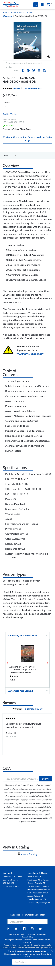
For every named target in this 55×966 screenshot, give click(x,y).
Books (30, 12)
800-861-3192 (8, 883)
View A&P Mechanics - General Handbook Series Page (28, 139)
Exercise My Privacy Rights (36, 934)
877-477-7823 (16, 876)
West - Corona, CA (35, 876)
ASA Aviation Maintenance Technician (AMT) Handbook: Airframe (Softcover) (23, 670)
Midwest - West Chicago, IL (39, 886)
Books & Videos (18, 12)
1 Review (16, 88)
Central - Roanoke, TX (36, 883)
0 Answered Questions (32, 88)
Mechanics (7, 16)
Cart (51, 4)
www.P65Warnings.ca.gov (30, 353)
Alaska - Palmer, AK (35, 896)
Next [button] (47, 663)
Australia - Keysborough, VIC (39, 902)
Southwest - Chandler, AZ (38, 880)
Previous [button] (7, 663)
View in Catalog (29, 854)
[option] (27, 40)
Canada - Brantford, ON (37, 899)
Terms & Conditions (40, 940)
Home (6, 12)
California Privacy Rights (16, 934)
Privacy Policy (27, 942)
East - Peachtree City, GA (38, 893)
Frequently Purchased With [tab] (22, 635)
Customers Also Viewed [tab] (20, 690)
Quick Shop (27, 680)
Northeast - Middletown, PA (39, 889)
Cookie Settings (27, 937)
